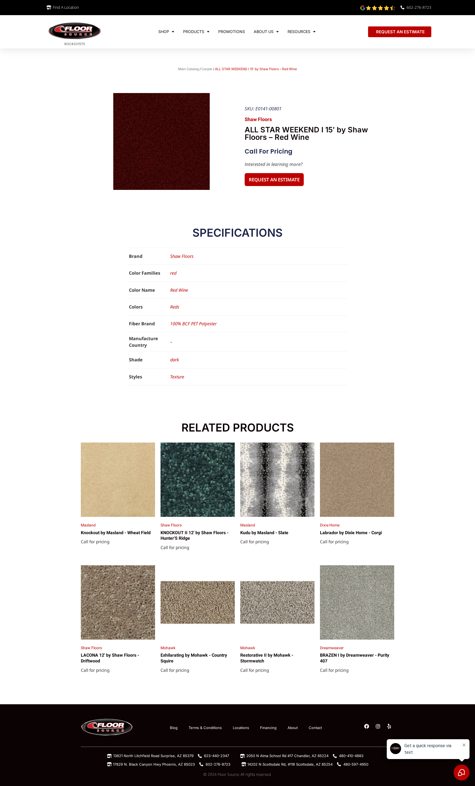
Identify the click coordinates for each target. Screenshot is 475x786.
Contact (315, 727)
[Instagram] (378, 726)
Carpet (206, 69)
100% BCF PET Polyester (193, 324)
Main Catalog (188, 69)
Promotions (231, 31)
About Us (264, 31)
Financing (268, 727)
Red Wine (179, 290)
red (173, 273)
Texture (177, 377)
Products (193, 31)
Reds (174, 307)
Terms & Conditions (205, 727)
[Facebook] (367, 726)
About (293, 727)
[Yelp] (389, 726)
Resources (299, 31)
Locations (241, 727)
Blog (174, 727)
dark (174, 360)
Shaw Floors (182, 256)
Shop (163, 31)
